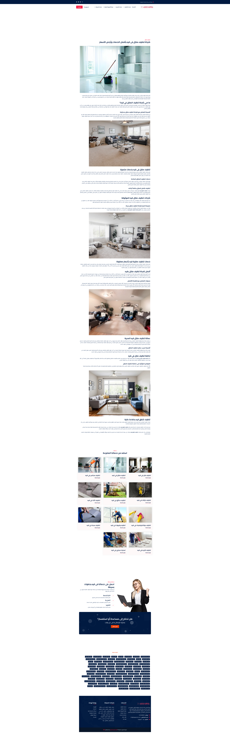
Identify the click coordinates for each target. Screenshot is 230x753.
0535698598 (141, 715)
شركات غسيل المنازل (120, 671)
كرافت (104, 713)
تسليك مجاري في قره (118, 550)
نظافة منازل (139, 659)
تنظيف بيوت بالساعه (85, 676)
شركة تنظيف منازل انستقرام (101, 659)
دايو (113, 720)
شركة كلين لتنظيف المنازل (144, 674)
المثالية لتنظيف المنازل (134, 683)
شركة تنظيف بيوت (111, 659)
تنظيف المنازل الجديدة (97, 656)
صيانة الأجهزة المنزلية (108, 7)
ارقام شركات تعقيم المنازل (133, 686)
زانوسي (106, 709)
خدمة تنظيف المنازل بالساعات (121, 664)
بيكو (99, 713)
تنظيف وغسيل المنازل (100, 679)
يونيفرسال (112, 718)
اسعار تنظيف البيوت (146, 681)
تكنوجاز (109, 716)
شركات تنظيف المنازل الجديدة (90, 681)
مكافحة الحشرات (123, 715)
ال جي (103, 707)
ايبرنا (103, 720)
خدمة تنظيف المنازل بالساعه (133, 664)
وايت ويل (112, 715)
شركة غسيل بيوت (103, 669)
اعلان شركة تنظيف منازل (91, 671)
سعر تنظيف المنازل (137, 681)
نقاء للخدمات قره (113, 730)
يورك (113, 711)
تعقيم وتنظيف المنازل (100, 681)
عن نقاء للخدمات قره (92, 711)
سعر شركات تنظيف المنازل (144, 686)
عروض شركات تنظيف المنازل (96, 676)
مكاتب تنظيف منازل (128, 666)
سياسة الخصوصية (92, 713)
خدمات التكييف (119, 7)
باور (104, 718)
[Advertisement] (115, 24)
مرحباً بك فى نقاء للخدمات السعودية (146, 2)
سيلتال (100, 707)
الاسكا (108, 718)
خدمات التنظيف (127, 7)
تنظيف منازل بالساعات (92, 664)
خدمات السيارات (98, 7)
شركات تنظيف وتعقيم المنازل (116, 676)
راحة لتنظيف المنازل (118, 679)
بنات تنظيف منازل (119, 669)
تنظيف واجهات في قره (118, 525)
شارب (113, 709)
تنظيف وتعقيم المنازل (137, 669)
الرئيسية (134, 7)
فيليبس (110, 709)
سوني (102, 713)
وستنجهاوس (109, 711)
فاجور (106, 716)
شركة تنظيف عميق (100, 671)
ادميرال (106, 707)
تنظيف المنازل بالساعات (102, 664)
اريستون (112, 716)
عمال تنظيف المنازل (129, 661)
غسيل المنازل (137, 671)
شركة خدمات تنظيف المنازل (100, 674)
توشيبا (110, 707)
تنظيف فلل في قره (144, 475)
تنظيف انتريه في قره (144, 550)
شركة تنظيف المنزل (137, 666)
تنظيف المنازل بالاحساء (110, 666)
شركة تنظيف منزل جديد (92, 683)
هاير (113, 713)
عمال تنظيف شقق (138, 676)
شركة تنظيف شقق (106, 656)
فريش (113, 707)
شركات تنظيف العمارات (145, 688)
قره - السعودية (141, 719)
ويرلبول (100, 709)
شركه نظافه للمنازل (146, 659)
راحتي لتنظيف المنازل (109, 679)
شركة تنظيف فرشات (91, 666)
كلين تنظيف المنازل (90, 674)
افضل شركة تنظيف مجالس (111, 686)
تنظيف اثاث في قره (93, 500)
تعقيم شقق (90, 686)
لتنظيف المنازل (114, 656)
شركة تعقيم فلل (136, 656)
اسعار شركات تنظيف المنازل (121, 659)
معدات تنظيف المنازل (119, 666)
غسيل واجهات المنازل (137, 679)
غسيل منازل (91, 661)
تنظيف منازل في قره (118, 475)
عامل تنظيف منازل (146, 661)
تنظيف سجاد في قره (93, 525)
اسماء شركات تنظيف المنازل (110, 671)
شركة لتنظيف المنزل (100, 666)
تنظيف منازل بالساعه (145, 666)
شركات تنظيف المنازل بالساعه (133, 674)
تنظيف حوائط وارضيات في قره (141, 525)
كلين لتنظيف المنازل (110, 674)
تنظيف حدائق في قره (118, 500)
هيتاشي (106, 720)
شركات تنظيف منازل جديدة (144, 683)
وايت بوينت (108, 715)
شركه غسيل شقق (111, 669)
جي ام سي (100, 718)
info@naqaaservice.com (135, 717)
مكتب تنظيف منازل (111, 664)
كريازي (105, 711)
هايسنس (110, 720)
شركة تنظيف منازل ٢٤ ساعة (144, 664)
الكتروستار (103, 716)
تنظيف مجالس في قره (92, 475)
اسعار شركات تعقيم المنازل (122, 686)
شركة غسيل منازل (146, 669)
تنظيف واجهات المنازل (94, 669)
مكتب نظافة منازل (91, 679)
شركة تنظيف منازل (128, 656)
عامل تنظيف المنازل (98, 661)
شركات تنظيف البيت (106, 676)
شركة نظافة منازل (89, 656)
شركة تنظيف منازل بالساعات (119, 661)
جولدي (103, 709)
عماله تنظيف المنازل (120, 681)
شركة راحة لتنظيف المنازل (110, 681)
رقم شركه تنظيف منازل (145, 671)
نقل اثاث (124, 719)
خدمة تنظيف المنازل (131, 659)
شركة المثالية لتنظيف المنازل (135, 688)
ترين (106, 718)
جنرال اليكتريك (109, 713)
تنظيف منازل (121, 656)
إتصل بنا (79, 7)
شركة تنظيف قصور (129, 681)
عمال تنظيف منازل (138, 661)
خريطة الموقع (93, 715)
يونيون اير (103, 715)
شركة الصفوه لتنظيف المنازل (124, 683)
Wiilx (104, 730)
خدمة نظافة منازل (146, 676)
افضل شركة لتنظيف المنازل (108, 661)
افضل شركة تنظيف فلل (145, 656)
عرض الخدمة (148, 477)
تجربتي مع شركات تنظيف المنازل (99, 686)
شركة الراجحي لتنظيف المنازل (103, 683)
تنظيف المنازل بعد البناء (127, 679)
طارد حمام (124, 717)
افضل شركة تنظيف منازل (90, 659)
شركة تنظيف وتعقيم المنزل (128, 676)
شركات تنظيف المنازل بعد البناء (121, 674)
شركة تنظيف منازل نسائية (123, 688)
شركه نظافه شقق (129, 671)
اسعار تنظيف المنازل (146, 679)
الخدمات (94, 709)
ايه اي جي (101, 711)
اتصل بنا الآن (115, 626)
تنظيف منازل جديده (113, 683)
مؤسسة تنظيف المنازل (128, 669)
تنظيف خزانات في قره (144, 500)
